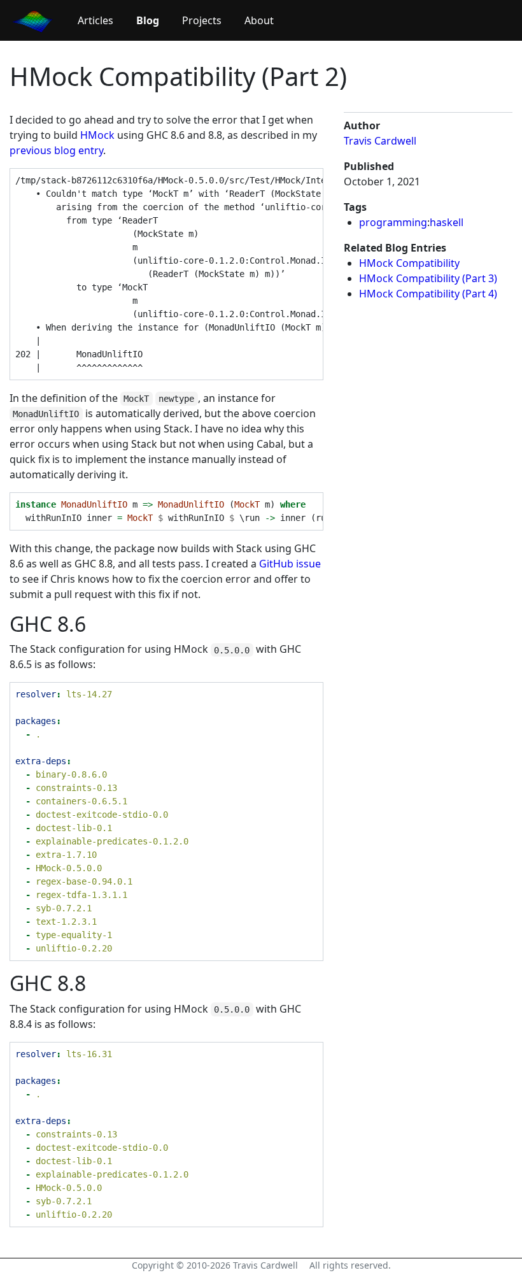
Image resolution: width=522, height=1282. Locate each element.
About (259, 20)
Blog (147, 20)
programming (393, 222)
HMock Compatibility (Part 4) (428, 294)
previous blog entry (56, 150)
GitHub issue (290, 564)
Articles (95, 20)
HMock (97, 135)
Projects (202, 20)
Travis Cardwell (380, 141)
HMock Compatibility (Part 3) (428, 278)
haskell (446, 222)
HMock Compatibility (409, 263)
